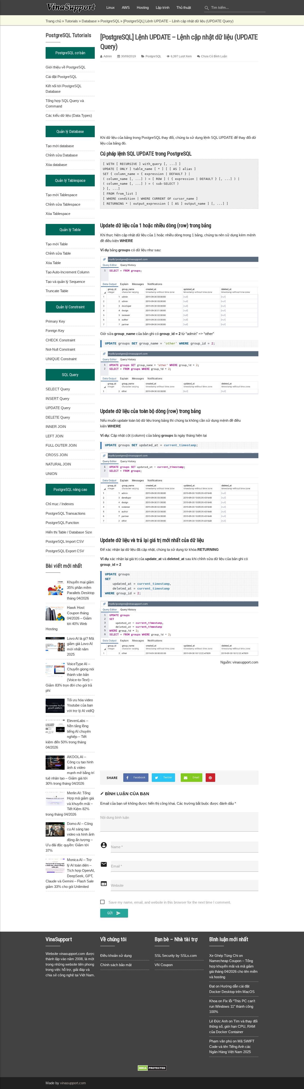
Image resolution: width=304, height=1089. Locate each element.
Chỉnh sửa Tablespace (63, 204)
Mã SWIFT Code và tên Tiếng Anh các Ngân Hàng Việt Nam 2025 (231, 1046)
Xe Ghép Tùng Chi (223, 955)
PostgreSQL (109, 21)
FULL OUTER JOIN (61, 445)
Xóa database (56, 165)
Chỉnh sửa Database (62, 155)
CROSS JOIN (57, 455)
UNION (51, 474)
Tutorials (71, 21)
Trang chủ (53, 21)
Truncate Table (57, 291)
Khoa (213, 1001)
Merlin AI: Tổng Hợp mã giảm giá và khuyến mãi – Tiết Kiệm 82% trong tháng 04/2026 (70, 803)
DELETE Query (58, 417)
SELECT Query (58, 389)
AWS (126, 7)
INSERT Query (57, 399)
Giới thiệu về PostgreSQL (66, 67)
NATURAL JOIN (58, 464)
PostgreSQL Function (62, 523)
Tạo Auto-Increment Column (67, 272)
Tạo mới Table (57, 244)
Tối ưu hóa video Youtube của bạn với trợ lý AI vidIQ (80, 705)
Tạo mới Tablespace (61, 195)
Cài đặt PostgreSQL (61, 77)
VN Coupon (164, 965)
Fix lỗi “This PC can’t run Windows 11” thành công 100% (232, 1006)
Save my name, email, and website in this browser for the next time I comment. (170, 902)
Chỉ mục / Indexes (60, 504)
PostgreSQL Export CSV (65, 551)
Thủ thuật (183, 7)
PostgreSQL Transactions (66, 513)
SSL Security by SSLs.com (176, 955)
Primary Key (55, 321)
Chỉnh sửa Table (58, 253)
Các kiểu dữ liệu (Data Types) (69, 115)
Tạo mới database (60, 146)
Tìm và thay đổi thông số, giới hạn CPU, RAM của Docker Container (233, 1026)
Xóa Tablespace (58, 214)
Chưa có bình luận (214, 56)
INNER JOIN (56, 427)
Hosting (143, 7)
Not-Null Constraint (60, 349)
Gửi (114, 913)
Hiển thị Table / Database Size (69, 532)
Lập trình (162, 7)
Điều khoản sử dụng (116, 955)
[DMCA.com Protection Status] (152, 1070)
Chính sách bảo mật (116, 965)
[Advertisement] (179, 97)
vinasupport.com (73, 1083)
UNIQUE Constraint (61, 359)
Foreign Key (55, 331)
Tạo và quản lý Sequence (65, 282)
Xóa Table (53, 263)
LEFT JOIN (54, 436)
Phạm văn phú (220, 1041)
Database (89, 21)
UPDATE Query (58, 408)
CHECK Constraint (60, 340)
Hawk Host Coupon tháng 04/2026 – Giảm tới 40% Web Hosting (69, 618)
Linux (110, 7)
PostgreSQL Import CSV (65, 541)
